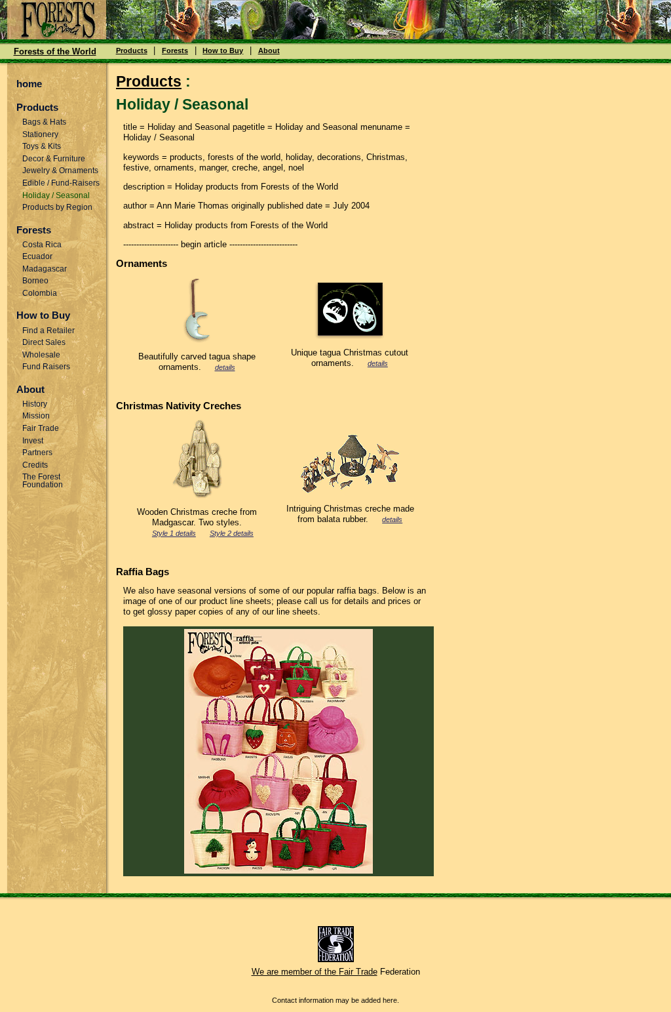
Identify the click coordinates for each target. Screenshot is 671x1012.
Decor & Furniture (53, 158)
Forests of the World (55, 51)
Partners (37, 452)
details (225, 367)
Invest (32, 440)
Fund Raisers (46, 366)
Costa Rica (42, 244)
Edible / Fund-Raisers (61, 183)
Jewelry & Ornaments (60, 170)
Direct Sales (44, 342)
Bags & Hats (44, 122)
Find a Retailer (48, 330)
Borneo (35, 280)
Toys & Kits (41, 146)
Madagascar (44, 268)
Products (131, 50)
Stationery (40, 134)
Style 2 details (232, 533)
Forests (175, 50)
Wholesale (41, 354)
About (269, 50)
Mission (36, 415)
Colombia (39, 293)
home (29, 83)
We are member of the (295, 972)
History (34, 404)
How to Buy (222, 50)
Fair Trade (40, 428)
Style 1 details (174, 533)
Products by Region (57, 207)
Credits (35, 465)
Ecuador (37, 256)
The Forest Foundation (42, 480)
